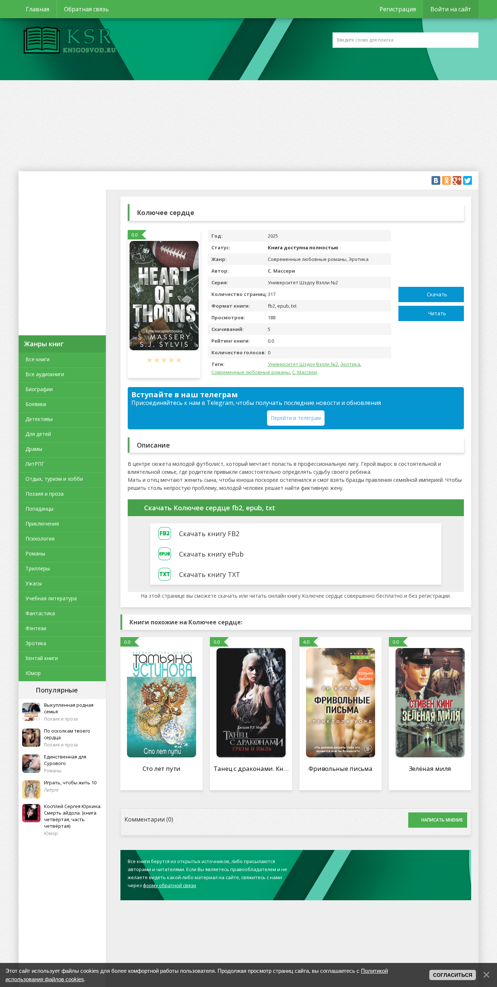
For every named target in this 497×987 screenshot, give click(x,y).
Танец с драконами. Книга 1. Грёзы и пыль (279, 768)
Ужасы (33, 583)
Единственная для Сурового (65, 759)
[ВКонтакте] (436, 180)
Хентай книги (41, 658)
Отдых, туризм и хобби (54, 478)
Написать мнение (442, 820)
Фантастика (40, 613)
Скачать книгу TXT (209, 574)
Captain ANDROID (68, 41)
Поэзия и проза (44, 493)
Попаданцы (39, 508)
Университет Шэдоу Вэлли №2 (303, 364)
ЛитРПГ (34, 463)
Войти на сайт (450, 9)
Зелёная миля (430, 768)
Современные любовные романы (250, 372)
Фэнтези (35, 628)
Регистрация (397, 9)
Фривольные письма (341, 768)
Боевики (35, 404)
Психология (40, 538)
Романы (35, 553)
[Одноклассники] (446, 180)
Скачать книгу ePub (211, 554)
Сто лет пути (162, 768)
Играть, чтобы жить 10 (70, 782)
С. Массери (304, 372)
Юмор (33, 673)
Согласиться (452, 975)
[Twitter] (467, 180)
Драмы (33, 448)
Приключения (42, 523)
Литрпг (51, 790)
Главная (37, 9)
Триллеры (37, 568)
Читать (437, 313)
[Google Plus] (457, 180)
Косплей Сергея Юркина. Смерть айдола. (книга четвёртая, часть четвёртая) (73, 816)
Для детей (38, 433)
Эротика (35, 643)
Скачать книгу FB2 (209, 533)
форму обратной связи (169, 885)
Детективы (39, 419)
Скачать (437, 294)
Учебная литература (51, 598)
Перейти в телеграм (296, 417)
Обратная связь (86, 9)
